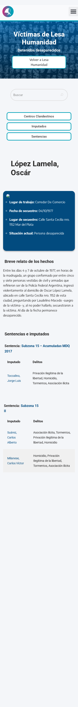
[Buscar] (62, 95)
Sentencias (39, 136)
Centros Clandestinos (39, 116)
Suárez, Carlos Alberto (12, 437)
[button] (73, 11)
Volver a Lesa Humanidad (39, 62)
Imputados (39, 126)
